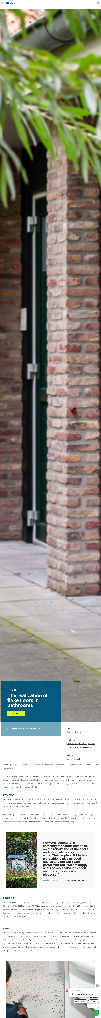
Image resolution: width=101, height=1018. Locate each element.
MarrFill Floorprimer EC (77, 744)
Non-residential (73, 759)
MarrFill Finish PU (86, 747)
